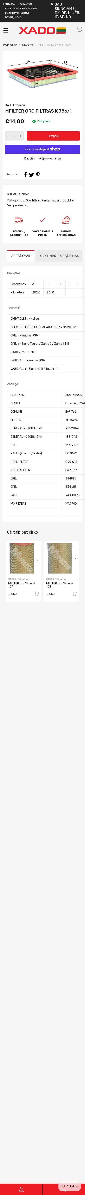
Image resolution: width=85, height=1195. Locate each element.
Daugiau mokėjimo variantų (42, 158)
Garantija (25, 4)
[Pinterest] (37, 174)
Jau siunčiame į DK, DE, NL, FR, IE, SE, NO (67, 10)
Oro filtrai (32, 200)
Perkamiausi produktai (57, 200)
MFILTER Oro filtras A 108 (59, 585)
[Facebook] (25, 174)
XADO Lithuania (15, 105)
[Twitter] (31, 174)
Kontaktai (9, 4)
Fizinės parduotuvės (18, 13)
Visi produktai (17, 205)
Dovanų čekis (13, 17)
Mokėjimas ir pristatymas (21, 8)
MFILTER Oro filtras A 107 (21, 585)
